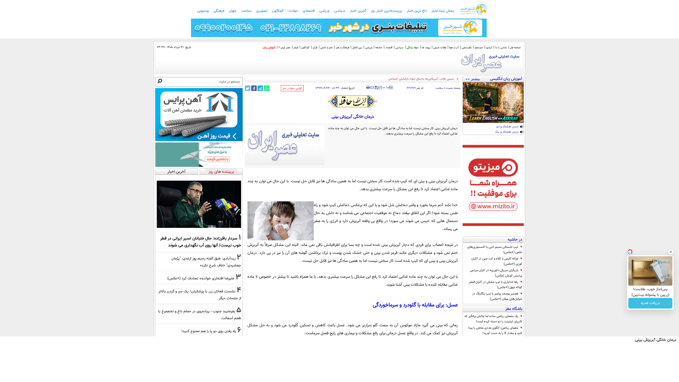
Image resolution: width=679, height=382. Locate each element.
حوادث (293, 10)
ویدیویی (203, 10)
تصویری (261, 10)
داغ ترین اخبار (417, 10)
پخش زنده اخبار (443, 10)
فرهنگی (219, 10)
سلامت (246, 10)
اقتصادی (309, 10)
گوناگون (278, 10)
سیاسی (339, 10)
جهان (232, 10)
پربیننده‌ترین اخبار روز (386, 10)
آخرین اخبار (358, 10)
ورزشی (324, 10)
